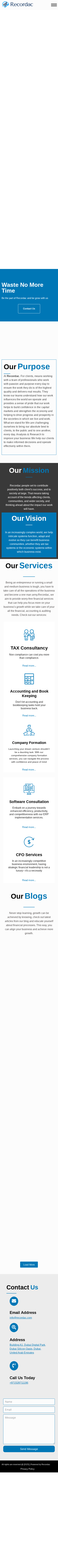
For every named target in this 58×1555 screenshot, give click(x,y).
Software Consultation (29, 802)
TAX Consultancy (29, 647)
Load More (29, 1264)
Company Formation (29, 743)
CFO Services (29, 854)
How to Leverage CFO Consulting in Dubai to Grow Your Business (27, 1004)
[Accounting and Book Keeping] (29, 678)
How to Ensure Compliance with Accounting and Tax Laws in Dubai (29, 1228)
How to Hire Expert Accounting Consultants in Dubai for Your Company (25, 1095)
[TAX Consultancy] (29, 634)
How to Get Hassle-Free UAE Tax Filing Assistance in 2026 (27, 1140)
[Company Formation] (29, 730)
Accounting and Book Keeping (29, 693)
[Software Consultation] (29, 789)
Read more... (29, 665)
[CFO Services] (29, 841)
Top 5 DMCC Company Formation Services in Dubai (27, 1050)
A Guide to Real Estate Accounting (21, 959)
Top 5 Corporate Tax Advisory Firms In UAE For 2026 (28, 1183)
